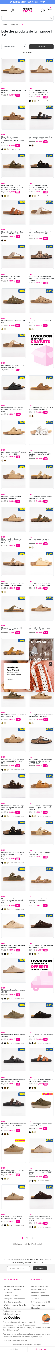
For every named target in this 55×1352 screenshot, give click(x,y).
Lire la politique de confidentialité (15, 1340)
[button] (50, 664)
